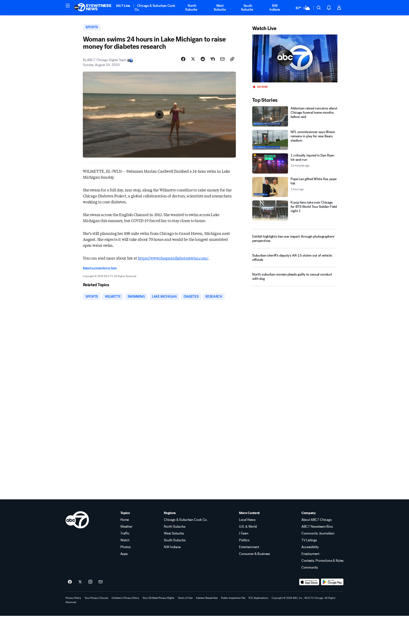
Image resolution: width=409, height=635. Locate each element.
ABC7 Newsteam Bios (317, 526)
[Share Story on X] (193, 59)
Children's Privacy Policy (125, 598)
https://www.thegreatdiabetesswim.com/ (173, 258)
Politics (244, 540)
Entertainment (249, 547)
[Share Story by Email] (222, 59)
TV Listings (309, 540)
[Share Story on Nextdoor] (212, 59)
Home (124, 520)
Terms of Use (185, 598)
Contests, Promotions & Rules (322, 560)
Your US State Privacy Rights (158, 598)
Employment (310, 554)
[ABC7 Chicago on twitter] (80, 582)
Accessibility (310, 547)
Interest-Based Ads (207, 598)
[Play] (294, 58)
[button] (67, 5)
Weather (126, 526)
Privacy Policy (73, 598)
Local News (247, 520)
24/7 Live (123, 5)
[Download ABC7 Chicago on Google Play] (332, 582)
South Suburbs (247, 7)
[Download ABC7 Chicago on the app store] (309, 582)
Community (309, 567)
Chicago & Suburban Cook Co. (155, 7)
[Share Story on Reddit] (202, 59)
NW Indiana (274, 7)
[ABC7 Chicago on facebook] (70, 582)
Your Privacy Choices (96, 598)
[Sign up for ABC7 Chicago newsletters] (100, 582)
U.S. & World (248, 526)
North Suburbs (191, 7)
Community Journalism (317, 533)
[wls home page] (77, 519)
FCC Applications (258, 598)
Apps (124, 554)
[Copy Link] (232, 59)
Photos (125, 547)
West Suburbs (220, 7)
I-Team (243, 533)
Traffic (124, 533)
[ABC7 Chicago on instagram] (90, 582)
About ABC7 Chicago (316, 520)
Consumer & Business (254, 554)
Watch (124, 540)
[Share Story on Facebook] (183, 59)
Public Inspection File (233, 598)
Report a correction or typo (100, 268)
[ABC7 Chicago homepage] (93, 7)
